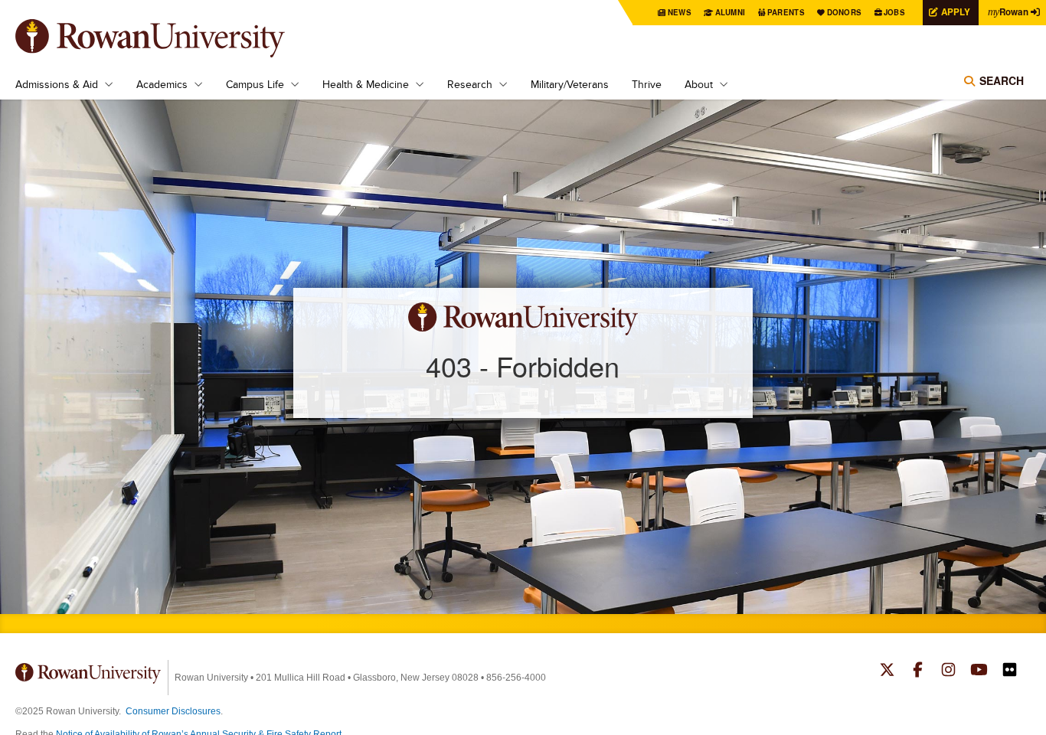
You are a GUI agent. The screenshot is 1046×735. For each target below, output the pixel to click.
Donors (844, 12)
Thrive (647, 84)
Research (469, 84)
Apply (955, 11)
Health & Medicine (365, 84)
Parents (786, 12)
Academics (162, 84)
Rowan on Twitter (887, 671)
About (699, 84)
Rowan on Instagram (948, 671)
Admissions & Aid (56, 84)
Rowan (1008, 11)
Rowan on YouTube (979, 671)
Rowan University (172, 38)
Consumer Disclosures (173, 711)
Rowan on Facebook (917, 671)
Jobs (894, 12)
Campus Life (255, 84)
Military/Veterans (570, 84)
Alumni (730, 12)
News (679, 12)
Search (1001, 80)
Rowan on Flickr (1009, 671)
